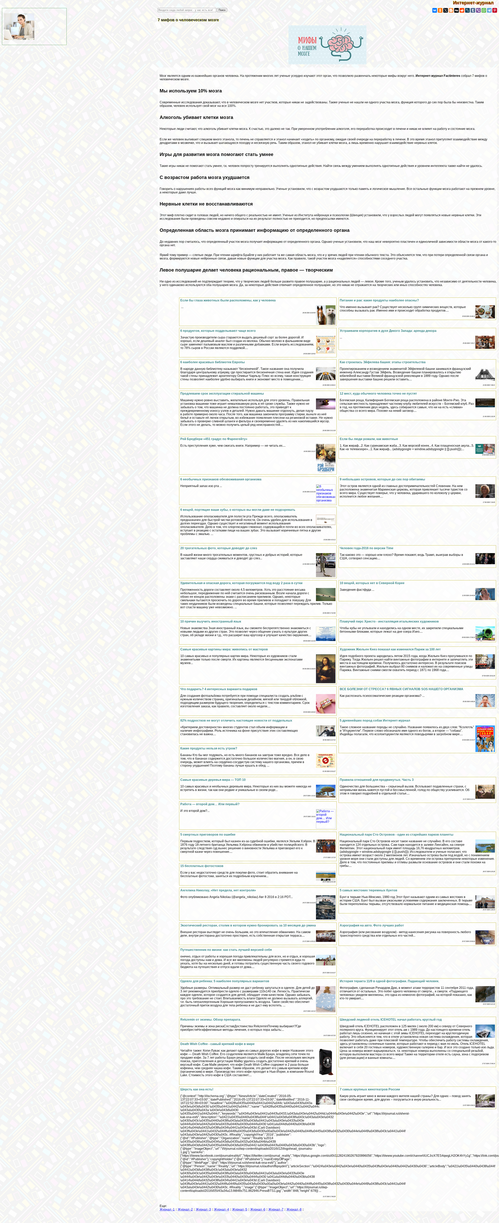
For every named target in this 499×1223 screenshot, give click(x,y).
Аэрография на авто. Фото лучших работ (372, 925)
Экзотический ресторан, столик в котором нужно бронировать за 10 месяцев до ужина (248, 925)
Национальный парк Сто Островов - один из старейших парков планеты (396, 834)
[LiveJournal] (467, 10)
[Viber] (478, 10)
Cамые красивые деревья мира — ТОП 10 (213, 779)
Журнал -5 (239, 1209)
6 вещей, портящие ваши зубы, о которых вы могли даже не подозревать (237, 509)
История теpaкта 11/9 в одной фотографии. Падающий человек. (389, 981)
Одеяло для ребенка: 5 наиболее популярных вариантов (224, 981)
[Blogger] (451, 10)
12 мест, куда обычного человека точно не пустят (378, 393)
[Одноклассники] (440, 10)
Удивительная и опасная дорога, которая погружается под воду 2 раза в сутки (241, 583)
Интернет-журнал (476, 2)
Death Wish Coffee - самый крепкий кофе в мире (217, 1044)
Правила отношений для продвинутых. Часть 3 (377, 779)
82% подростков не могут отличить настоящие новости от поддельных (236, 720)
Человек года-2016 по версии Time (366, 548)
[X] (445, 10)
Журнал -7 (275, 1209)
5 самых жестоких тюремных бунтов (368, 890)
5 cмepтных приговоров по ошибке (207, 834)
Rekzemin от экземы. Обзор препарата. (210, 1019)
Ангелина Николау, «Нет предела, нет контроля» (218, 890)
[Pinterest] (494, 10)
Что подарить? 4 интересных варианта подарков (218, 689)
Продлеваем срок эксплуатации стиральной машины (222, 393)
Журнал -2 (185, 1209)
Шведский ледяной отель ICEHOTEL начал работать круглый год (391, 1019)
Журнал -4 (221, 1209)
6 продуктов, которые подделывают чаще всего (218, 330)
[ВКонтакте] (434, 10)
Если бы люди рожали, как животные (369, 439)
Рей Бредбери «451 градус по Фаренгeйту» (213, 439)
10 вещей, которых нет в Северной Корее (372, 583)
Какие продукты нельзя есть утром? (208, 748)
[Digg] (456, 10)
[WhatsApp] (483, 10)
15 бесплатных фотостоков (201, 866)
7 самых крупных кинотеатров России (370, 1089)
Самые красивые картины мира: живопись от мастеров (224, 649)
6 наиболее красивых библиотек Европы (212, 362)
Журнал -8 (294, 1209)
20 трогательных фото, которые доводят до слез (218, 548)
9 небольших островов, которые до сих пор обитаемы (382, 479)
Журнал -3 (203, 1209)
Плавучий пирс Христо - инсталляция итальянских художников (389, 621)
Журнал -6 (257, 1209)
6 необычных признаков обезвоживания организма (220, 479)
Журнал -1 (167, 1209)
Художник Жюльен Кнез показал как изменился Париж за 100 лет (390, 649)
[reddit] (462, 10)
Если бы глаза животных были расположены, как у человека (228, 300)
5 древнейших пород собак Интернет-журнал (375, 720)
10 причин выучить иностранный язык (210, 621)
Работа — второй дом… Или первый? (210, 804)
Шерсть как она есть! (196, 1089)
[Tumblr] (473, 10)
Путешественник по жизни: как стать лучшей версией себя (226, 949)
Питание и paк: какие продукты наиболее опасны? (379, 300)
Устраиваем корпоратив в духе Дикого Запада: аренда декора (388, 330)
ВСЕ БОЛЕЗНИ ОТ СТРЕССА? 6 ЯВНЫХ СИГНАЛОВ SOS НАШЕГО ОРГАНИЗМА (401, 689)
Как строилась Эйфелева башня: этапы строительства (383, 362)
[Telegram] (489, 10)
